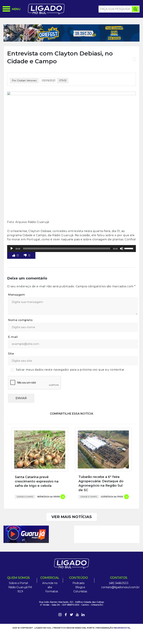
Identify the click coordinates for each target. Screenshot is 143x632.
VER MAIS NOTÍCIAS (71, 516)
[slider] (129, 248)
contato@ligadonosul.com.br (120, 587)
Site (11, 353)
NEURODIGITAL (122, 628)
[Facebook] (65, 615)
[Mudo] (121, 248)
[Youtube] (77, 615)
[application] (71, 248)
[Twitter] (71, 615)
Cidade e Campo (25, 496)
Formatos (51, 591)
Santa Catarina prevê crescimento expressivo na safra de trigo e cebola (36, 481)
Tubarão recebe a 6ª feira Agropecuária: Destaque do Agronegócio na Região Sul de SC (100, 483)
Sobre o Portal (18, 583)
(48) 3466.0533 (118, 583)
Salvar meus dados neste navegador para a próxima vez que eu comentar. (70, 369)
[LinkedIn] (83, 615)
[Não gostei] (25, 255)
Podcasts (78, 583)
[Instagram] (60, 615)
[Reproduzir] (11, 248)
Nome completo (20, 320)
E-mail (13, 337)
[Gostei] (14, 255)
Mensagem (16, 294)
